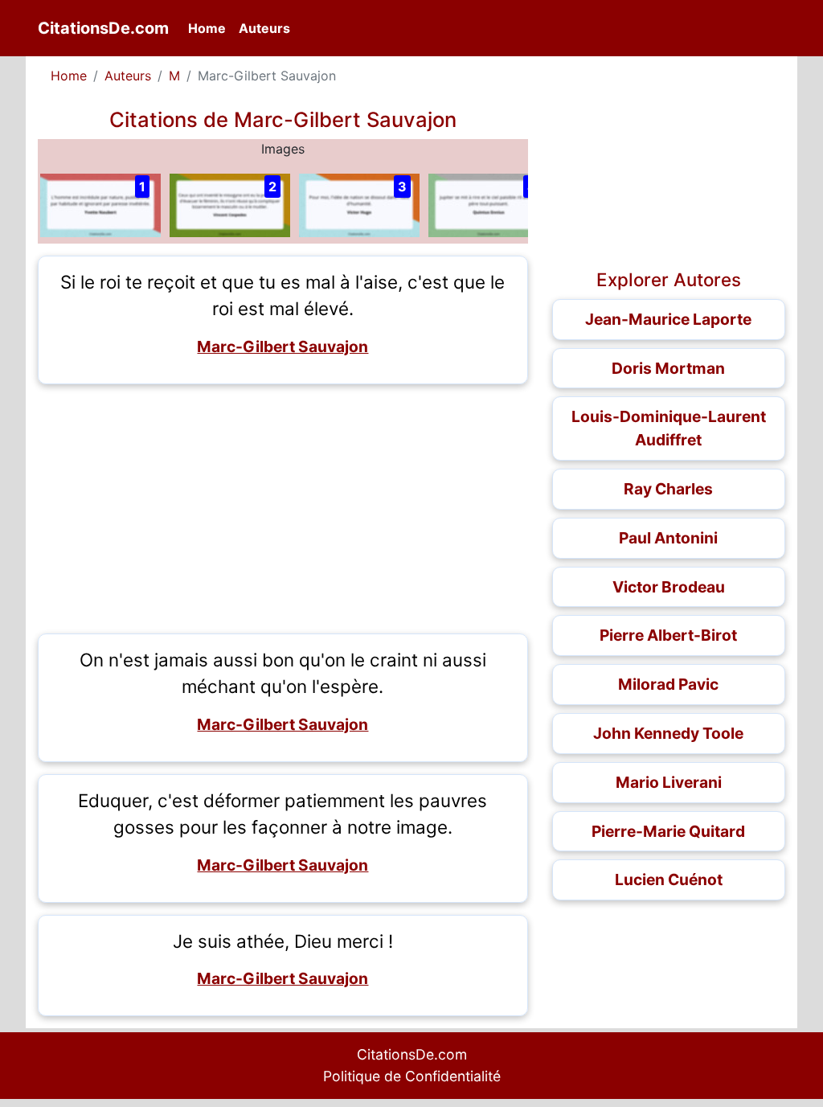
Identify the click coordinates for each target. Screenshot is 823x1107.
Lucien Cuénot (669, 879)
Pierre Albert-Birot (668, 635)
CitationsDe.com (103, 28)
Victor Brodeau (668, 587)
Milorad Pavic (668, 684)
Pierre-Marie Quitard (668, 831)
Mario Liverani (669, 782)
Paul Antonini (668, 537)
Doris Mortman (668, 368)
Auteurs (264, 28)
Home (210, 27)
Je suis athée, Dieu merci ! (283, 941)
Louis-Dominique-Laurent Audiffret (668, 428)
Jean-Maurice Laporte (668, 319)
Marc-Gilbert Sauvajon (282, 346)
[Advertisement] (283, 508)
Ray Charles (668, 488)
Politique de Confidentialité (412, 1076)
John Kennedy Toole (668, 733)
